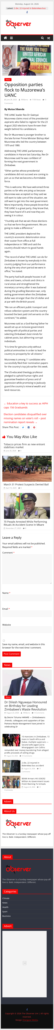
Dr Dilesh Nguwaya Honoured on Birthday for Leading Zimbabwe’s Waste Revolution (25, 705)
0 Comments (39, 713)
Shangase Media (30, 1020)
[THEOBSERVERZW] (18, 863)
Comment (8, 552)
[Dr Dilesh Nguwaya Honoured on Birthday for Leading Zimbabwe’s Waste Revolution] (27, 671)
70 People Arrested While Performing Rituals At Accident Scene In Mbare (25, 523)
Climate (5, 898)
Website (6, 624)
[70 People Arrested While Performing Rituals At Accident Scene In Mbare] (27, 494)
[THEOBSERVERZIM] (18, 817)
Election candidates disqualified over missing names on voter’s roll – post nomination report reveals (25, 418)
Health (5, 907)
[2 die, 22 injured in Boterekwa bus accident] (11, 761)
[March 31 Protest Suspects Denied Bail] (27, 457)
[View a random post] (49, 38)
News (8, 79)
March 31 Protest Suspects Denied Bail (26, 484)
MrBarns (24, 99)
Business (6, 916)
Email (6, 608)
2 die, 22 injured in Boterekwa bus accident (33, 764)
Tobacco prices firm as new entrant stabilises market (24, 446)
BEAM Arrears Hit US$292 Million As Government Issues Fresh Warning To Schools (35, 781)
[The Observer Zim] (5, 38)
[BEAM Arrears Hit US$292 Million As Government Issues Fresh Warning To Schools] (11, 777)
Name (6, 592)
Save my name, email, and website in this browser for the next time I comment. (23, 646)
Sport (4, 911)
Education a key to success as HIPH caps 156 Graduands (26, 405)
